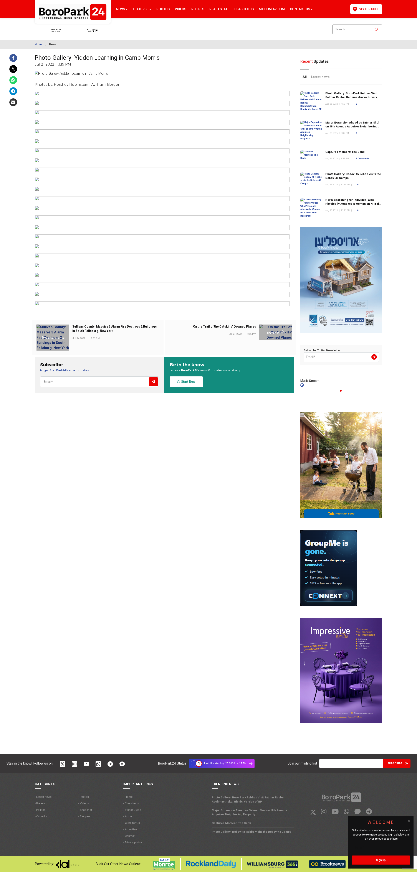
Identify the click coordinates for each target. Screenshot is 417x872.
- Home (127, 796)
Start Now (187, 381)
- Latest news (43, 796)
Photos (163, 9)
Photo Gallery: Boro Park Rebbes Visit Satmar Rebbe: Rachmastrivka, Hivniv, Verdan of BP (351, 97)
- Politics (40, 809)
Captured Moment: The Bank (344, 151)
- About (128, 816)
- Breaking (41, 803)
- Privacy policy (132, 842)
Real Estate (219, 9)
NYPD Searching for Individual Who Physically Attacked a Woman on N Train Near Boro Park (353, 203)
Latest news (320, 77)
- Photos (83, 796)
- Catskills (41, 816)
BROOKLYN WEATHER (99, 29)
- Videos (83, 803)
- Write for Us (131, 822)
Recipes (197, 9)
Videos (180, 9)
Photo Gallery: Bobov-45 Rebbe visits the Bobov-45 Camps (251, 831)
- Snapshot (85, 809)
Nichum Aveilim (272, 9)
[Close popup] (409, 821)
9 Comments (362, 158)
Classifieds (244, 9)
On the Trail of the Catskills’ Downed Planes (224, 326)
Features (141, 9)
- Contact (129, 835)
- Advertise (130, 829)
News (121, 9)
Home (39, 44)
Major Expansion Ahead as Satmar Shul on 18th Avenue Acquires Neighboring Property (352, 126)
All (305, 77)
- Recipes (84, 816)
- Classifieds (131, 803)
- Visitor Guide (132, 809)
